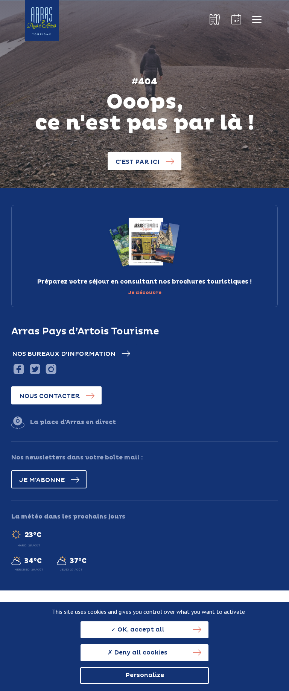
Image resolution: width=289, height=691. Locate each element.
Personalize (144, 675)
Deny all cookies (140, 652)
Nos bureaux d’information (64, 354)
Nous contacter (49, 396)
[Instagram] (51, 369)
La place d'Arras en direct (73, 422)
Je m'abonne (42, 480)
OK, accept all (140, 629)
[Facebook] (18, 369)
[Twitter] (35, 369)
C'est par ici (138, 162)
